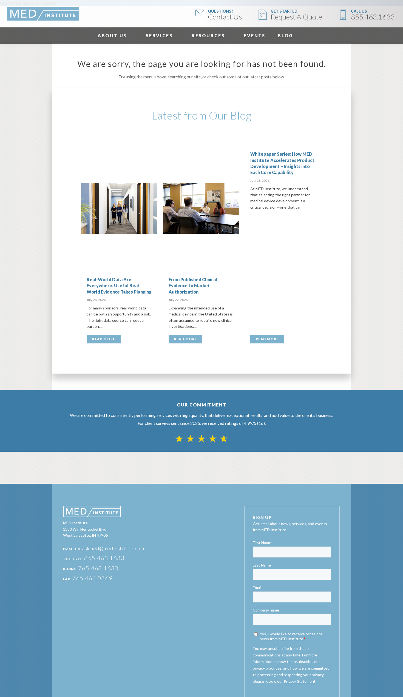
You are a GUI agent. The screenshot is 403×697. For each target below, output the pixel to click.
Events (254, 35)
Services (159, 35)
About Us (112, 35)
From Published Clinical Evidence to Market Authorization (193, 285)
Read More (103, 339)
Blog (285, 35)
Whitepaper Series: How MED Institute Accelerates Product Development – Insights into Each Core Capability (282, 163)
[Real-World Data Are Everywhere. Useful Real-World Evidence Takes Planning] (119, 208)
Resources (208, 35)
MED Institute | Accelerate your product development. (43, 14)
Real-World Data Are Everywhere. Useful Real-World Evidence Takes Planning (119, 285)
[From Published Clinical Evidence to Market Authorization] (201, 208)
